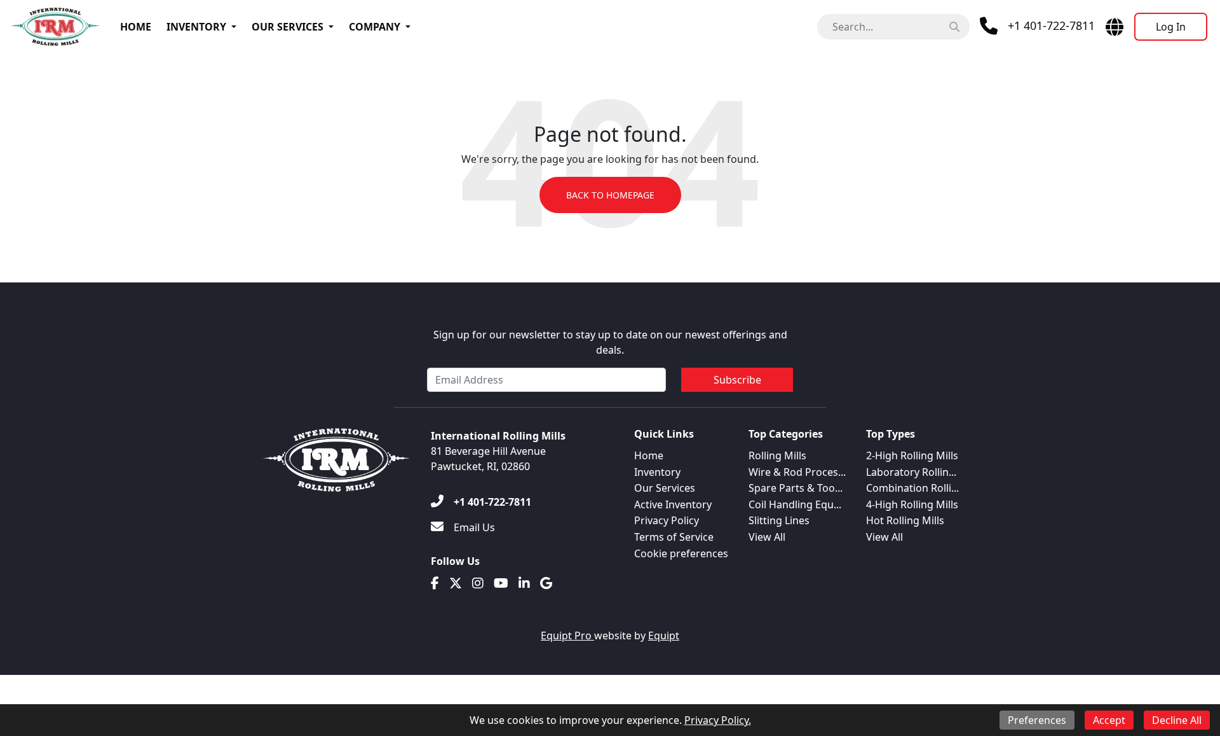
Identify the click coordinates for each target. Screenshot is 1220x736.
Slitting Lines (779, 520)
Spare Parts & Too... (796, 488)
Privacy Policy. (717, 720)
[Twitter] (455, 583)
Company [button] (374, 27)
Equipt (663, 635)
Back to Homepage (610, 195)
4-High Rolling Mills (912, 504)
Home (135, 27)
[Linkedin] (524, 583)
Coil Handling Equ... (795, 504)
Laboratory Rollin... (911, 472)
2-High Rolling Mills (912, 455)
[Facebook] (435, 583)
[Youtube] (501, 583)
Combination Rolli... (912, 488)
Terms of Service (674, 537)
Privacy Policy (666, 520)
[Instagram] (478, 583)
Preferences (1037, 720)
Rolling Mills (777, 455)
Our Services (287, 27)
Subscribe (737, 380)
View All (767, 537)
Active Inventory (673, 504)
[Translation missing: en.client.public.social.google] (546, 583)
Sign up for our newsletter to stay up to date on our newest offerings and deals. (610, 342)
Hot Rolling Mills (905, 520)
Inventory (196, 27)
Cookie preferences (681, 553)
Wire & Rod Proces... (797, 472)
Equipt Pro (567, 635)
